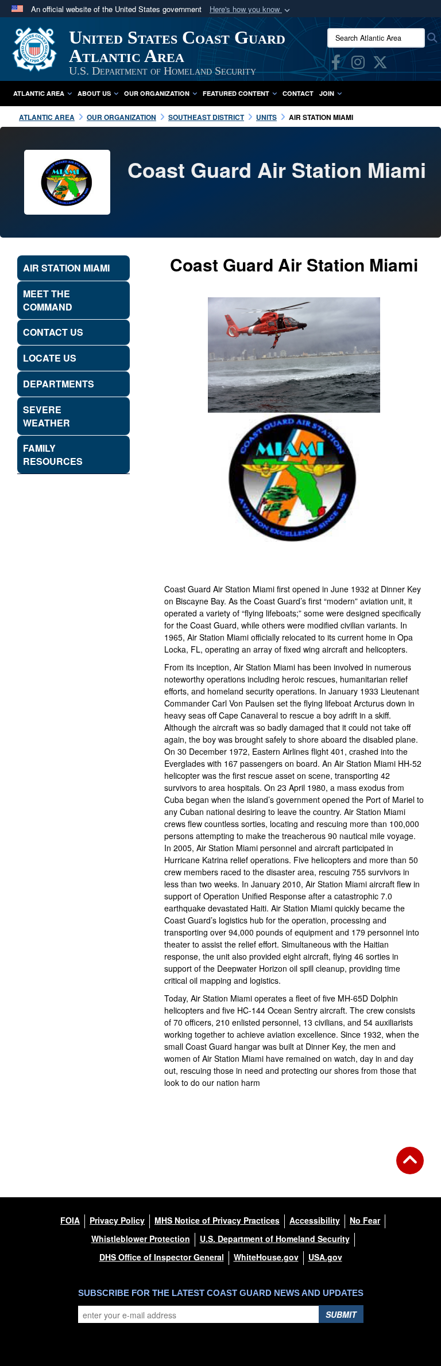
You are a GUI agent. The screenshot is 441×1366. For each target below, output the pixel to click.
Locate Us (49, 357)
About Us (94, 93)
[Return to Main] (410, 1167)
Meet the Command (47, 300)
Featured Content (236, 93)
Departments (58, 383)
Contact (298, 93)
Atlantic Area (38, 93)
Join (326, 93)
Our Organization (156, 93)
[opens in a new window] (336, 64)
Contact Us (53, 332)
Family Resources (53, 454)
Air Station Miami (66, 267)
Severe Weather (46, 416)
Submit (341, 1314)
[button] (251, 9)
